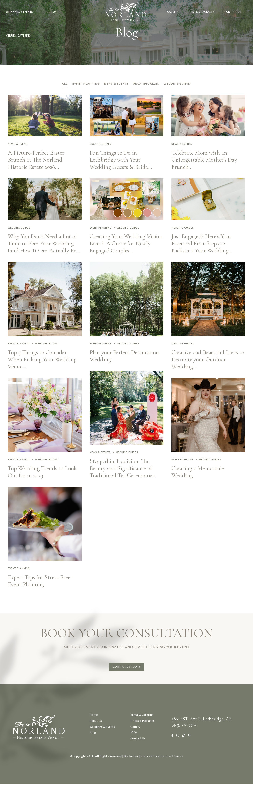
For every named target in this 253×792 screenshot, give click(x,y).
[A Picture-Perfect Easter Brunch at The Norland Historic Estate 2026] (45, 135)
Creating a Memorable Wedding (197, 472)
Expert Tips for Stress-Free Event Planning (39, 581)
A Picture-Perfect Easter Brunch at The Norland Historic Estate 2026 (36, 160)
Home (94, 715)
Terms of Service (172, 756)
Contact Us (232, 12)
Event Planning (100, 227)
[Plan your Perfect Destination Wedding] (126, 335)
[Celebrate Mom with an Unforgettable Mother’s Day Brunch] (208, 135)
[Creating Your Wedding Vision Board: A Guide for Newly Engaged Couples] (126, 219)
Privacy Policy (149, 756)
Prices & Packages (201, 12)
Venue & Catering (18, 36)
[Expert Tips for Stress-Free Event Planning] (45, 560)
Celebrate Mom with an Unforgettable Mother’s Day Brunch (204, 160)
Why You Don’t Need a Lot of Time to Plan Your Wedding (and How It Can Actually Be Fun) (42, 247)
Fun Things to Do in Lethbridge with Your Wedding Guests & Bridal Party (120, 163)
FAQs (133, 732)
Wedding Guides (19, 227)
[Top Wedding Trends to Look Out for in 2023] (45, 451)
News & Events (18, 144)
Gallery (173, 12)
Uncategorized (100, 144)
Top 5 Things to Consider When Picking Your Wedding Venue (42, 359)
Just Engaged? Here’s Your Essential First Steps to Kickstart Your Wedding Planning (201, 247)
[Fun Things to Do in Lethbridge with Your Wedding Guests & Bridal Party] (126, 135)
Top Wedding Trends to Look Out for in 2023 (42, 472)
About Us (49, 12)
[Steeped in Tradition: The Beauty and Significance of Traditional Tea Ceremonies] (126, 444)
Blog (93, 732)
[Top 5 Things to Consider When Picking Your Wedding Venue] (45, 335)
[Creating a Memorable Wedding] (208, 451)
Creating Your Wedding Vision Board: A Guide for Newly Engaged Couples (126, 243)
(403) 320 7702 (183, 725)
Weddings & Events (19, 12)
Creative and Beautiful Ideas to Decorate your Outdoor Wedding (207, 359)
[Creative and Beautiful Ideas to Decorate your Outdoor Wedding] (208, 335)
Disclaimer (131, 756)
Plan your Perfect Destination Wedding (124, 356)
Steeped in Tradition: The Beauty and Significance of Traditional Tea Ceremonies (122, 468)
